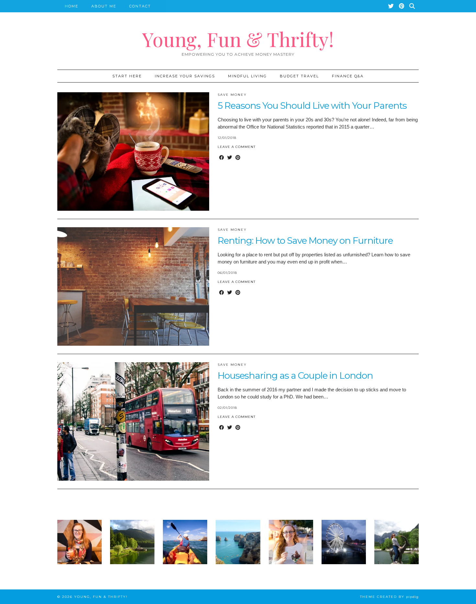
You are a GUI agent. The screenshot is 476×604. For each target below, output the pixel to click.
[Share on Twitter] (230, 157)
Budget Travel (299, 76)
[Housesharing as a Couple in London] (133, 421)
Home (71, 6)
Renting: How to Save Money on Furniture (305, 240)
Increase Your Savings (185, 76)
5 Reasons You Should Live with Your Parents (312, 105)
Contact (140, 6)
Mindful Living (247, 76)
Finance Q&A (348, 76)
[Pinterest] (402, 6)
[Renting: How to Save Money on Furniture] (133, 286)
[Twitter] (391, 6)
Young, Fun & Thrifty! (238, 39)
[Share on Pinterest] (238, 157)
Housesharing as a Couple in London (295, 375)
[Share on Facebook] (222, 157)
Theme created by (389, 597)
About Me (103, 6)
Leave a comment (236, 147)
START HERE (127, 76)
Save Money (232, 95)
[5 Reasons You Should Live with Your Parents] (133, 151)
